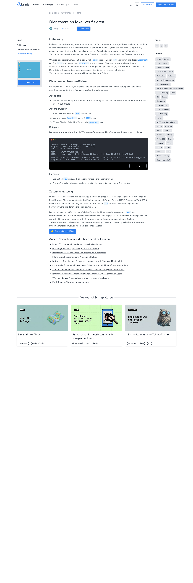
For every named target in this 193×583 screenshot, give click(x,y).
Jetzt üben (85, 28)
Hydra (159, 131)
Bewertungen (63, 5)
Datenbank (160, 135)
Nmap (79, 13)
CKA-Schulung (162, 105)
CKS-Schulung (162, 114)
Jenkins (159, 126)
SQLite (169, 143)
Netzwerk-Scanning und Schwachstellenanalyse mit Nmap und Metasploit (87, 261)
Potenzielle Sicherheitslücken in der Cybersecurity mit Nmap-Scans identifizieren (90, 265)
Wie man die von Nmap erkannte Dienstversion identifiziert (80, 278)
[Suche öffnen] (130, 4)
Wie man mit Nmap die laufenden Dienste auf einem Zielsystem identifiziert (88, 269)
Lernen (36, 5)
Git (158, 97)
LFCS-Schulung (162, 93)
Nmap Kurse (104, 297)
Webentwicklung (163, 156)
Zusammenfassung (24, 53)
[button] (137, 4)
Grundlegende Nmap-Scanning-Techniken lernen (75, 248)
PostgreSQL (161, 139)
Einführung (21, 45)
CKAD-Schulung (163, 110)
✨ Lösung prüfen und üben (62, 231)
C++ (168, 152)
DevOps (166, 59)
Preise (75, 5)
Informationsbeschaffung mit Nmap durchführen (75, 257)
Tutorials (66, 13)
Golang (167, 147)
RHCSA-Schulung (163, 84)
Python (159, 147)
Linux (159, 59)
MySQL (170, 135)
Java (158, 152)
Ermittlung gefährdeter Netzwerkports (70, 282)
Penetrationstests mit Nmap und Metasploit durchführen (79, 252)
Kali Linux (171, 76)
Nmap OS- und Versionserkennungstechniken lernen (77, 244)
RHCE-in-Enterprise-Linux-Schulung (170, 88)
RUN (137, 166)
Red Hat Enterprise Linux (165, 80)
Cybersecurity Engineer (165, 72)
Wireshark (168, 126)
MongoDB (160, 143)
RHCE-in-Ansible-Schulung (166, 122)
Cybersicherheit (162, 63)
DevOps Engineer (163, 67)
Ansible (159, 118)
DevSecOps (161, 76)
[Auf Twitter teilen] (157, 45)
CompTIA (167, 131)
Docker (164, 97)
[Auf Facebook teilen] (161, 45)
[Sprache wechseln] (137, 4)
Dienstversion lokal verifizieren (29, 49)
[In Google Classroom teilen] (166, 45)
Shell (173, 93)
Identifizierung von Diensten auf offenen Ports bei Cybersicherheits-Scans (87, 273)
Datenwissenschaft (163, 160)
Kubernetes (161, 101)
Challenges (48, 5)
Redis (170, 139)
